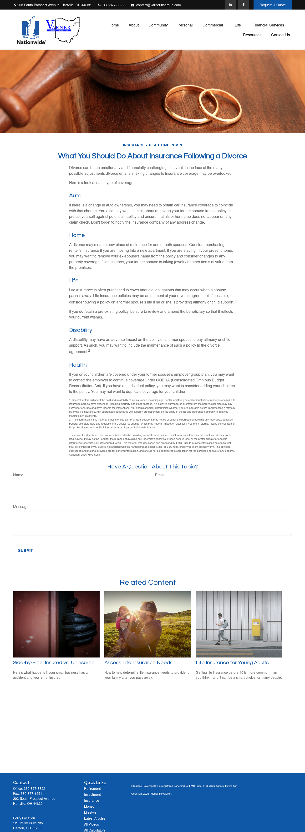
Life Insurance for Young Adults (232, 662)
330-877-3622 (113, 4)
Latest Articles (94, 818)
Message (21, 506)
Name (18, 475)
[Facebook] (243, 5)
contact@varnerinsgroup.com (158, 4)
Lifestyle (90, 812)
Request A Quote (273, 4)
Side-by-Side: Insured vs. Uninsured (54, 662)
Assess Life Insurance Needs (138, 662)
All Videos (91, 824)
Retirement (92, 788)
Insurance (91, 800)
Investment (92, 794)
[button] (114, 25)
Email (160, 475)
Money (89, 806)
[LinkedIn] (230, 5)
